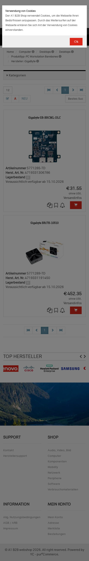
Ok (76, 41)
